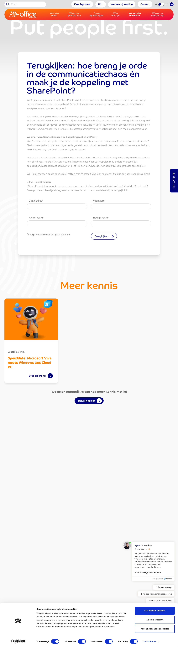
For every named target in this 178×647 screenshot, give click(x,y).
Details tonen (149, 641)
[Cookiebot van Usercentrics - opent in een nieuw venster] (18, 641)
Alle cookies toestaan (154, 610)
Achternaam (36, 217)
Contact (145, 4)
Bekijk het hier (86, 400)
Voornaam (99, 200)
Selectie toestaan (154, 620)
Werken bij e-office (122, 4)
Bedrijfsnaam (101, 217)
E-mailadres (36, 200)
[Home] (23, 14)
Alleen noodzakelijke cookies (155, 629)
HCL (100, 4)
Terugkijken (101, 236)
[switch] (82, 641)
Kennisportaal (82, 4)
